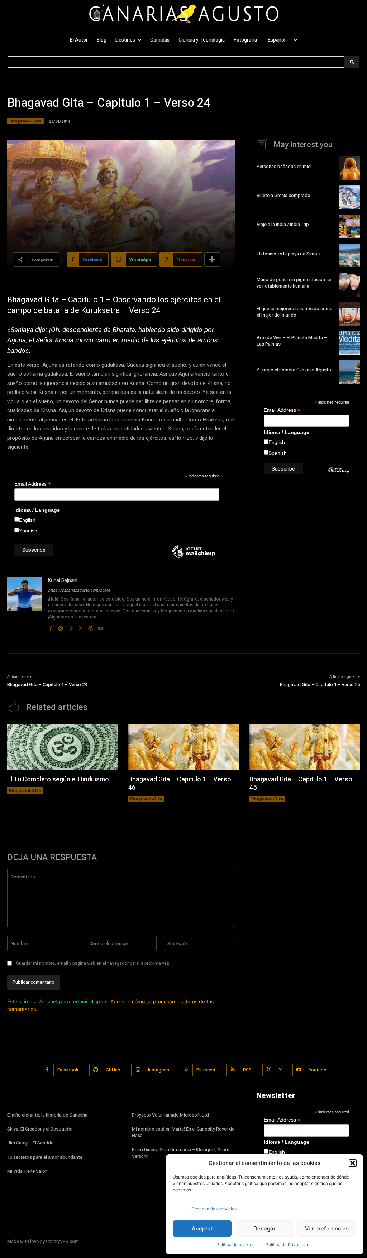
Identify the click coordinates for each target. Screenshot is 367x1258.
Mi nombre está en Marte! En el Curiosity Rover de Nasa (183, 1132)
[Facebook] (50, 626)
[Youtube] (100, 626)
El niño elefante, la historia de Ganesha (47, 1115)
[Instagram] (60, 626)
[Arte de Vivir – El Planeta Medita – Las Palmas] (349, 343)
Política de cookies (235, 1244)
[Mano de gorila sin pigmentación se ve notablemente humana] (349, 285)
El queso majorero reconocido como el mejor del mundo (295, 311)
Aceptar (202, 1228)
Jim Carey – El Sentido (30, 1142)
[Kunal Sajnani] (24, 604)
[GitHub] (95, 1070)
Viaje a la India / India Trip (283, 224)
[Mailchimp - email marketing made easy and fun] (193, 557)
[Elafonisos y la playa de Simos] (349, 255)
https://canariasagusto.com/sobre (79, 590)
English (27, 520)
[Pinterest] (186, 1070)
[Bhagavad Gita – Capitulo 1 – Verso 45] (304, 747)
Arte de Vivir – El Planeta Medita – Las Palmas (292, 340)
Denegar (264, 1228)
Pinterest (205, 1069)
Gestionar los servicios (214, 1208)
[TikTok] (70, 626)
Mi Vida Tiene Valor (27, 1171)
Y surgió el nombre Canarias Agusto (294, 369)
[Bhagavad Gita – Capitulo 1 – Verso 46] (183, 747)
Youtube (317, 1069)
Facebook (67, 1069)
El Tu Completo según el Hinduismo (58, 779)
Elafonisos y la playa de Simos (288, 253)
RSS (247, 1069)
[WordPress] (90, 626)
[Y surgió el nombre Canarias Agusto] (349, 372)
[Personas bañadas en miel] (349, 168)
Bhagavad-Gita (25, 121)
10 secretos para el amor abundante (44, 1157)
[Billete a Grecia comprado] (349, 197)
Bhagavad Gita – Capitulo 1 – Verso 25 (320, 684)
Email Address (32, 484)
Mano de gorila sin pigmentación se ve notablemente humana (294, 282)
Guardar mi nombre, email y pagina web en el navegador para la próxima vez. (93, 963)
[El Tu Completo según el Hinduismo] (62, 747)
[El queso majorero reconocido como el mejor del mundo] (349, 314)
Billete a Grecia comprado (283, 195)
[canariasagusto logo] (183, 14)
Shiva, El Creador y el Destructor (40, 1129)
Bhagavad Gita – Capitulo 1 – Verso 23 (47, 684)
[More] (212, 259)
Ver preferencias (327, 1228)
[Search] (351, 62)
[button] (352, 1163)
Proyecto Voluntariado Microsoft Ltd (170, 1115)
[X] (80, 626)
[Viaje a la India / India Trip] (349, 226)
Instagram (158, 1069)
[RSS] (232, 1070)
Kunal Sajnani (62, 580)
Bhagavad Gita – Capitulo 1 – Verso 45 (300, 783)
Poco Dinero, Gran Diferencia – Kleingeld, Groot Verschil (181, 1153)
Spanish (28, 531)
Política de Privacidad (287, 1244)
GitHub (113, 1069)
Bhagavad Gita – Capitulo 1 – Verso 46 (179, 783)
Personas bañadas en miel (284, 166)
